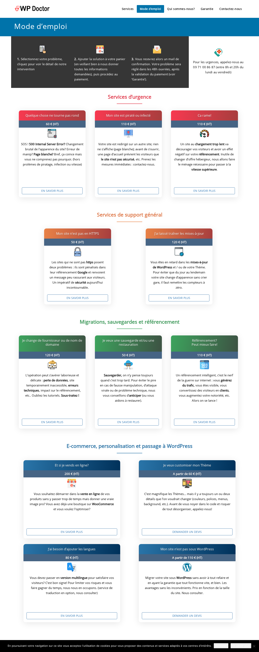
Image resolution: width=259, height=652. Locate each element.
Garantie (207, 9)
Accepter (221, 645)
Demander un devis (187, 532)
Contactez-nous (230, 9)
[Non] (254, 646)
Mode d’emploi (150, 9)
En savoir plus (52, 191)
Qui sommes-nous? (181, 9)
